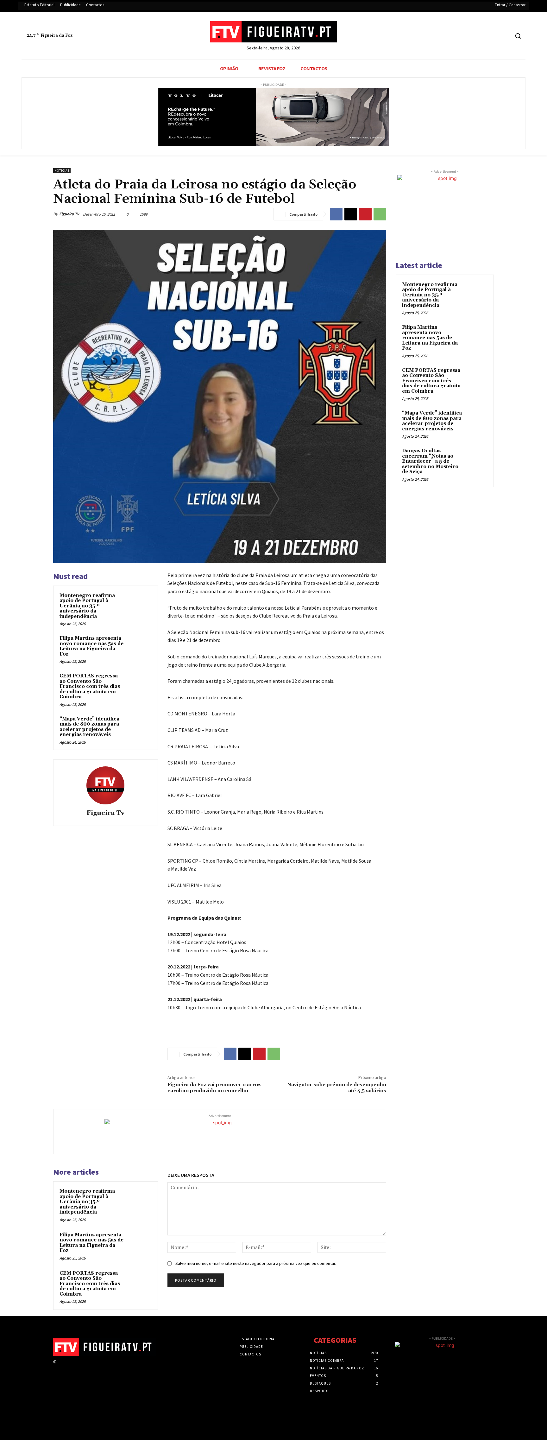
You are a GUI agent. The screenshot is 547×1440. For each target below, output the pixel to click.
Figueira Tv (69, 214)
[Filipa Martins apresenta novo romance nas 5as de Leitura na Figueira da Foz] (140, 647)
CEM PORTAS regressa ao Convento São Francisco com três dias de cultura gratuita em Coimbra (90, 686)
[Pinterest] (365, 214)
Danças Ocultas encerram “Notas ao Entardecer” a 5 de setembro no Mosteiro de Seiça (430, 461)
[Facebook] (480, 36)
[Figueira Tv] (105, 785)
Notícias (61, 170)
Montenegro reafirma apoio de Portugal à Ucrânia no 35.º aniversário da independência (87, 606)
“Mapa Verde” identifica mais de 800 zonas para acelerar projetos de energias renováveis (89, 727)
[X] (492, 36)
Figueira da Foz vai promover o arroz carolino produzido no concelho (214, 1088)
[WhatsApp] (380, 214)
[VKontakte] (94, 1368)
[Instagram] (72, 1368)
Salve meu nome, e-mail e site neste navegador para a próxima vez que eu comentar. (255, 1263)
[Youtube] (504, 36)
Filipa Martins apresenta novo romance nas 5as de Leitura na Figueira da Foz (91, 646)
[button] (517, 35)
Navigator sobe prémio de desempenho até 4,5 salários (336, 1088)
